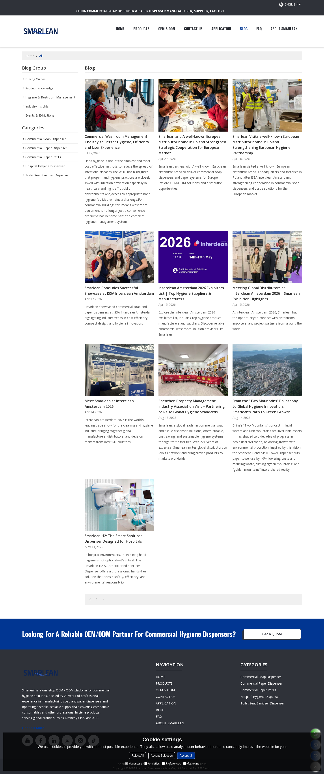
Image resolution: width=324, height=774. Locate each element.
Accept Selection (162, 755)
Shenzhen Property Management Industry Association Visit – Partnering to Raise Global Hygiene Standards (191, 406)
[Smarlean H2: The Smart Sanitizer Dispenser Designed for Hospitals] (119, 505)
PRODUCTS (141, 28)
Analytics (154, 763)
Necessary (135, 763)
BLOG (244, 28)
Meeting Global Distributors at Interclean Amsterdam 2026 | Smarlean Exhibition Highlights (266, 293)
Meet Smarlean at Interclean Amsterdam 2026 (109, 403)
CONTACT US (193, 28)
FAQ (259, 28)
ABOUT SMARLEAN (284, 28)
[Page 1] (90, 599)
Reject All (138, 755)
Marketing (193, 763)
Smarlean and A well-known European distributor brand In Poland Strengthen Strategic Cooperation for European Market (192, 144)
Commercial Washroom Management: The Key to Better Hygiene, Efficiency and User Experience (117, 142)
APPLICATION (221, 28)
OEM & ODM (166, 28)
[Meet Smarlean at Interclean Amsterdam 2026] (119, 370)
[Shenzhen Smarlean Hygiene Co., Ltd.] (41, 31)
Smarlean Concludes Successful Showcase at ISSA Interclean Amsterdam (119, 290)
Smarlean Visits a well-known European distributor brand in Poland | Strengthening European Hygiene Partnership (266, 144)
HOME (120, 28)
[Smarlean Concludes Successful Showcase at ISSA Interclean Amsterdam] (119, 257)
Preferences (173, 763)
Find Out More (33, 728)
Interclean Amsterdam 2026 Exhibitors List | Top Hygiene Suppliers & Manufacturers (191, 293)
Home (29, 56)
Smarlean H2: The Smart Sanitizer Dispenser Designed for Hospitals (113, 538)
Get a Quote (272, 634)
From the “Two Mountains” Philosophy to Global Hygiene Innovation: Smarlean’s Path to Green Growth (265, 406)
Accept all (186, 755)
